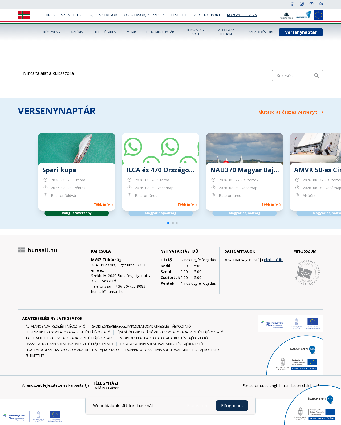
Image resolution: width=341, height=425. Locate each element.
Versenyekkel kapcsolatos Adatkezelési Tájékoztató (68, 332)
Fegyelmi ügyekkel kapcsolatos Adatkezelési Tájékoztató (72, 350)
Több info (103, 205)
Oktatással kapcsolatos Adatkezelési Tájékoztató (161, 344)
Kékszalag (51, 32)
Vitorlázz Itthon (226, 32)
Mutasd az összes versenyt (287, 112)
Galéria (77, 32)
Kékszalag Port (195, 32)
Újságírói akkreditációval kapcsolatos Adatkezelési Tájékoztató (170, 332)
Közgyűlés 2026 (242, 14)
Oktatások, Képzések (144, 14)
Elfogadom (232, 406)
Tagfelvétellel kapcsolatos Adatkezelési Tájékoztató (69, 338)
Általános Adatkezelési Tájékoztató (56, 326)
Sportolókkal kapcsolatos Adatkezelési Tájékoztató (164, 338)
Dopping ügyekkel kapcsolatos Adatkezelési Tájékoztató (172, 350)
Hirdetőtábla (105, 32)
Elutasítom (197, 406)
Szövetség (71, 14)
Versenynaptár (301, 32)
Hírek (49, 14)
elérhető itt (273, 259)
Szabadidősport (260, 32)
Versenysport (207, 14)
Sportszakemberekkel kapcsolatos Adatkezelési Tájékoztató (141, 326)
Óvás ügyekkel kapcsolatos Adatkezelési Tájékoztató (69, 344)
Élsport (179, 14)
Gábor (113, 388)
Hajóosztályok (102, 14)
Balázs (99, 388)
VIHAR (131, 32)
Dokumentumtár (160, 32)
